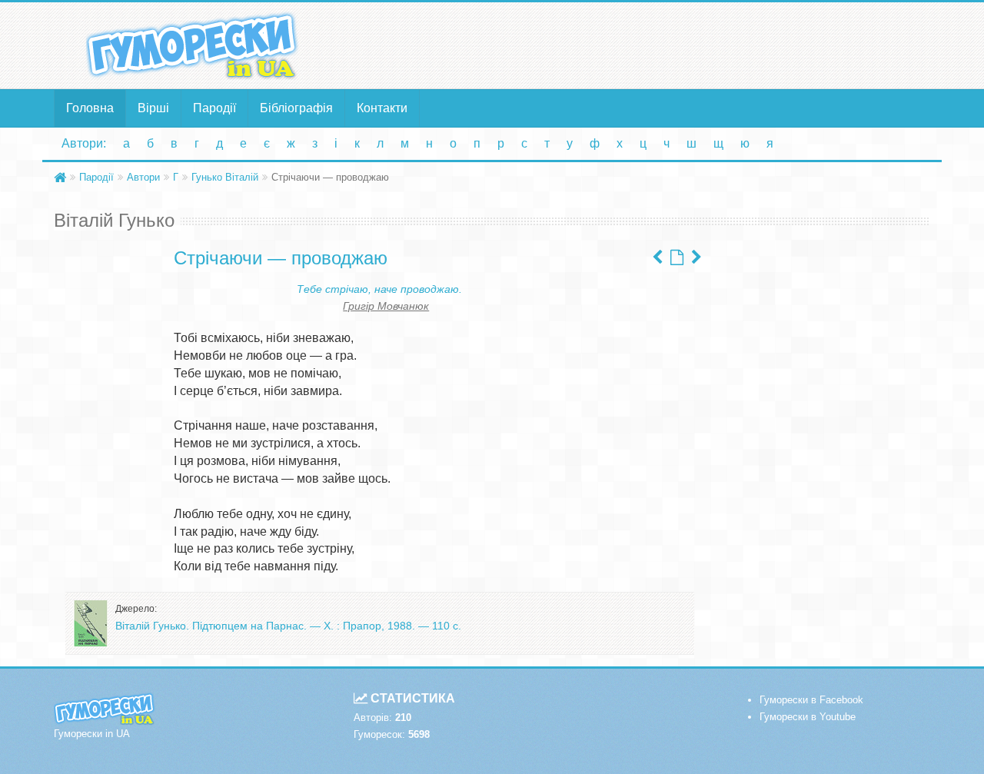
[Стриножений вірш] (657, 257)
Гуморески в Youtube (808, 717)
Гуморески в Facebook (811, 700)
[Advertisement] (642, 44)
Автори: (84, 143)
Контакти (382, 108)
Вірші (153, 108)
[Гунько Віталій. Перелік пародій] (676, 257)
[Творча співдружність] (696, 257)
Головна (90, 108)
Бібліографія (296, 108)
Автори (143, 177)
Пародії (214, 108)
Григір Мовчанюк (386, 306)
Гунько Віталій (224, 177)
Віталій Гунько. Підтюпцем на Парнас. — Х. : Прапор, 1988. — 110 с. (288, 626)
